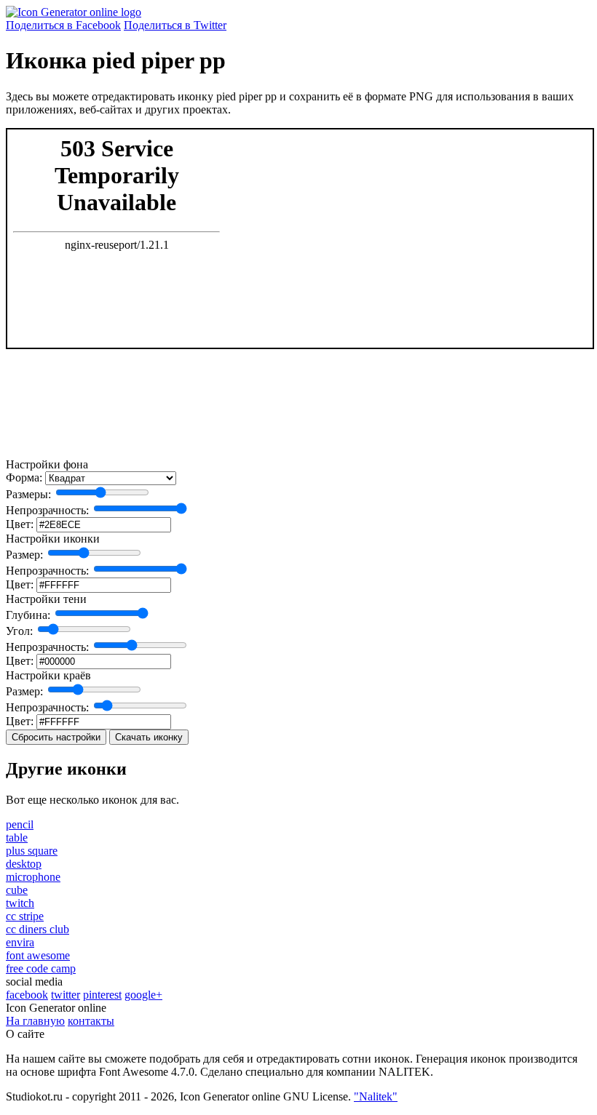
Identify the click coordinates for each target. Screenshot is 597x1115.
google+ (143, 994)
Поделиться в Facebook (63, 25)
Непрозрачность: (47, 510)
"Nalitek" (376, 1096)
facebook (27, 994)
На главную (35, 1021)
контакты (91, 1021)
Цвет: (19, 524)
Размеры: (28, 494)
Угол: (19, 631)
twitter (65, 994)
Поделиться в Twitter (175, 25)
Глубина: (28, 615)
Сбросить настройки (56, 737)
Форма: (24, 477)
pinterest (102, 994)
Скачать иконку (149, 737)
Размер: (24, 554)
